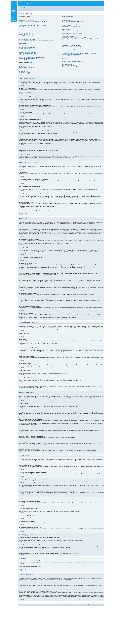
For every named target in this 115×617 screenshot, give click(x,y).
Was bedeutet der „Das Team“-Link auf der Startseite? (71, 26)
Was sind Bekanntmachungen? (24, 70)
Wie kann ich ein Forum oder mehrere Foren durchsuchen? (72, 44)
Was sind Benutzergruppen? (67, 20)
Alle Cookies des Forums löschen (81, 604)
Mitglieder (92, 9)
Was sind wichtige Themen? (24, 71)
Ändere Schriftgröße (103, 7)
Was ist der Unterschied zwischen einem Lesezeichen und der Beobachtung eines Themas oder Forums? (80, 53)
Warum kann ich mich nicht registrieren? (26, 27)
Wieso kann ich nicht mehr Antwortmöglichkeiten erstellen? (29, 49)
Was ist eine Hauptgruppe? (67, 25)
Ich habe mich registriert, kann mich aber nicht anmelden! (29, 24)
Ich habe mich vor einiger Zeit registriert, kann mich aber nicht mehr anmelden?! (33, 25)
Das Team (73, 604)
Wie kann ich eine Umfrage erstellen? (25, 48)
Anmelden (101, 9)
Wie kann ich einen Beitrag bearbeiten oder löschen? (28, 46)
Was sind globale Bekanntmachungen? (25, 68)
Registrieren (97, 9)
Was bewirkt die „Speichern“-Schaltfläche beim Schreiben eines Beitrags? (32, 57)
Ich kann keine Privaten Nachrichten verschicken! (71, 30)
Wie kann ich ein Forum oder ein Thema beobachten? (71, 54)
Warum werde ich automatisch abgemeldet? (26, 20)
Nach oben (22, 85)
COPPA (80, 121)
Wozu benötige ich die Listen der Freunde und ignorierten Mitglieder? (74, 37)
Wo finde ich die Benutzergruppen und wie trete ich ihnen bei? (73, 21)
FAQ (88, 9)
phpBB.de (66, 579)
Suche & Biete (13, 18)
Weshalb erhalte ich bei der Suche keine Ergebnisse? (71, 45)
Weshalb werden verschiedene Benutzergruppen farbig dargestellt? (74, 24)
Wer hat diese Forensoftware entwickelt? (69, 65)
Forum (14, 13)
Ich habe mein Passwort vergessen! (25, 22)
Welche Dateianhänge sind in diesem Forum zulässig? (71, 60)
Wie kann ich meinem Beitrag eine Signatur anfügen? (28, 47)
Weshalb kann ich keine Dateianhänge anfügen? (27, 53)
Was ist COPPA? (21, 26)
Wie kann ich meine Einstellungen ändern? (26, 33)
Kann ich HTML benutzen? (23, 65)
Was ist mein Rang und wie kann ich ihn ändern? (27, 39)
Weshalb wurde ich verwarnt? (24, 54)
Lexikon (14, 9)
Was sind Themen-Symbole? (24, 73)
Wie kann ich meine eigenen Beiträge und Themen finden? (72, 49)
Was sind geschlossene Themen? (24, 72)
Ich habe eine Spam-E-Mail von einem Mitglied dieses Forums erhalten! (74, 33)
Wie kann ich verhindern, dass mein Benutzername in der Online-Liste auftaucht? (33, 21)
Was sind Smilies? (22, 66)
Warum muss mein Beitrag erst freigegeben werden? (28, 58)
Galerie (14, 17)
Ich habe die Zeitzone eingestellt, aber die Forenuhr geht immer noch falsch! (32, 35)
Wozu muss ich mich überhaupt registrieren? (27, 19)
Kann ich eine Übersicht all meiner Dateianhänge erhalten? (72, 61)
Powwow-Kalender (14, 11)
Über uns (14, 20)
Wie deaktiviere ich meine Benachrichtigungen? (70, 55)
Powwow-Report (14, 15)
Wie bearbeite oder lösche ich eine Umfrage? (27, 51)
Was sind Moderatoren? (66, 19)
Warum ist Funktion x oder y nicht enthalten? (70, 66)
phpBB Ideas (72, 585)
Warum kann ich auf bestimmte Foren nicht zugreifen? (28, 52)
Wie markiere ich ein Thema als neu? (25, 59)
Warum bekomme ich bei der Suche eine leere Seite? (71, 46)
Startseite (14, 4)
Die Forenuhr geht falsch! (23, 34)
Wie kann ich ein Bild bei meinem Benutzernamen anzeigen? (29, 38)
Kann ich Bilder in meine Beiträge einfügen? (26, 67)
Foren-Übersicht (22, 7)
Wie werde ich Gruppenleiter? (67, 22)
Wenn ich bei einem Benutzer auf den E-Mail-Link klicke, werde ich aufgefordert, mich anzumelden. (36, 40)
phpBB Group (45, 578)
